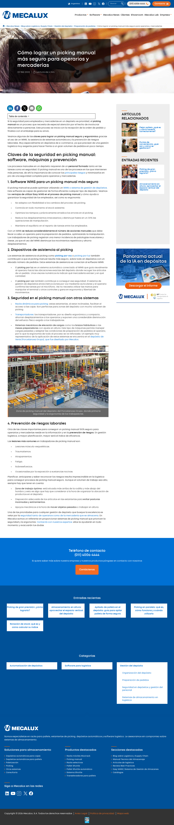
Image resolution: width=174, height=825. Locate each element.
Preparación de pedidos (135, 680)
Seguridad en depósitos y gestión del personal (142, 688)
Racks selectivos (75, 763)
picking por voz (63, 256)
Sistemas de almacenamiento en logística (140, 698)
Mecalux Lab (152, 15)
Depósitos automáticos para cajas (23, 756)
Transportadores (24, 315)
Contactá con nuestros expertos (54, 522)
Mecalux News (111, 15)
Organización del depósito (136, 673)
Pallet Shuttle (73, 766)
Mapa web (123, 814)
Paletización (12, 763)
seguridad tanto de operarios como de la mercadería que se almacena (59, 516)
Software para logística (78, 666)
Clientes (125, 15)
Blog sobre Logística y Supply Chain (130, 756)
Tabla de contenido (18, 116)
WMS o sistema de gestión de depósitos (85, 188)
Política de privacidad (102, 814)
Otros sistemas (13, 769)
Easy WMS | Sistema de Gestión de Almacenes (136, 769)
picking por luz (82, 256)
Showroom (137, 15)
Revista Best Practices (124, 766)
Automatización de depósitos (26, 666)
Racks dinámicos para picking (31, 304)
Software (95, 15)
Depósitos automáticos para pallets (24, 759)
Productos (81, 15)
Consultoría (11, 772)
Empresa (165, 15)
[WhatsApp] (31, 110)
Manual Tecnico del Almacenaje (129, 759)
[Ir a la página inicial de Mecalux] (4, 26)
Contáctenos (87, 570)
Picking (9, 766)
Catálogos (118, 772)
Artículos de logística (123, 763)
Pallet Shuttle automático (79, 769)
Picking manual (74, 759)
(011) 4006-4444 (87, 555)
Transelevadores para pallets (81, 776)
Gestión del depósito (131, 666)
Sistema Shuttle (74, 772)
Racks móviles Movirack (78, 756)
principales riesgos (75, 173)
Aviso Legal (81, 814)
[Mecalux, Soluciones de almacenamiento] (25, 20)
